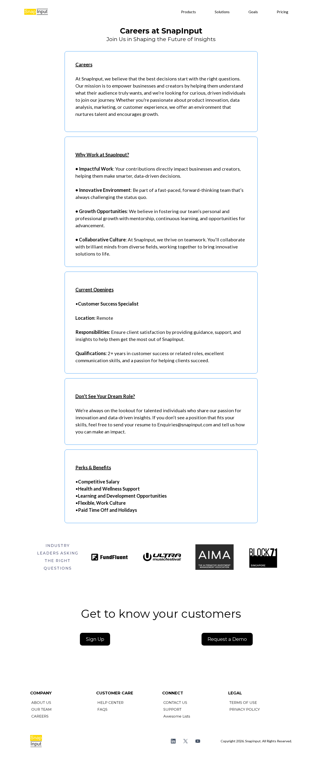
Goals (253, 11)
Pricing (282, 11)
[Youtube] (198, 741)
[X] (185, 741)
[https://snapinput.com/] (36, 12)
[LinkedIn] (173, 741)
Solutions (222, 11)
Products (188, 11)
